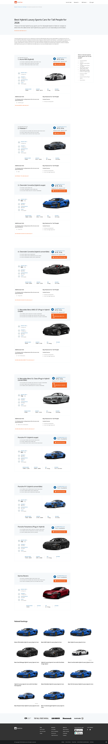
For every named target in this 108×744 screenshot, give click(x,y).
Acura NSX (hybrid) (27, 59)
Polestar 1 (82, 62)
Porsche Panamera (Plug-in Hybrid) (31, 527)
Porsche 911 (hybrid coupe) (85, 71)
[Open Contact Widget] (106, 742)
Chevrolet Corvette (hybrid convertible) (84, 66)
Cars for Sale (68, 2)
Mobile (41, 733)
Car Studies (53, 729)
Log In (92, 2)
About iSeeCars (66, 729)
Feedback (64, 735)
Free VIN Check (42, 731)
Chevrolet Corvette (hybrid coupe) (84, 64)
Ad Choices (92, 742)
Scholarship (65, 733)
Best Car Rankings (54, 731)
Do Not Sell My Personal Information (83, 742)
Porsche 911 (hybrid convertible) (30, 486)
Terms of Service (68, 742)
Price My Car (53, 733)
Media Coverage (66, 731)
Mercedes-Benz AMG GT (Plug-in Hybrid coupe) (84, 68)
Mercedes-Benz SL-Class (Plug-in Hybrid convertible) (85, 70)
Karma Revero (82, 80)
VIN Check (84, 2)
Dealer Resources (54, 735)
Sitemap (63, 742)
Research (76, 2)
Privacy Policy (74, 742)
